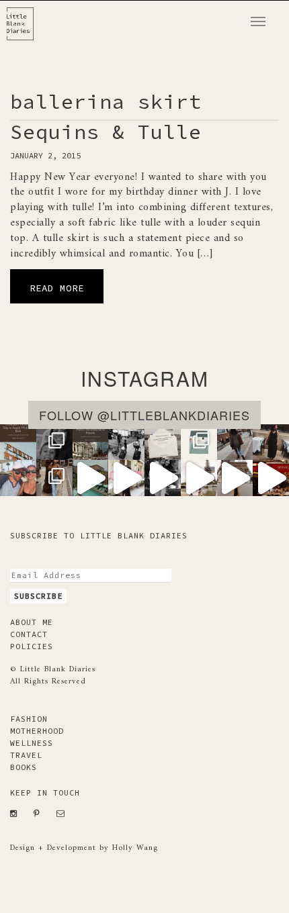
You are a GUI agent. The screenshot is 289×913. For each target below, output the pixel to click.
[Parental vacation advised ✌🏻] (18, 478)
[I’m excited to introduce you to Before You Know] (199, 442)
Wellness (31, 743)
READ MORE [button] (57, 288)
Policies (31, 646)
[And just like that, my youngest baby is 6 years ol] (54, 442)
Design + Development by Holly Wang (84, 848)
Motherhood (37, 731)
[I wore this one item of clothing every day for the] (235, 478)
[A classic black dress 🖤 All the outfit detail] (271, 442)
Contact (29, 634)
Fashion (29, 719)
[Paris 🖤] (199, 478)
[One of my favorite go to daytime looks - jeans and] (235, 442)
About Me (31, 622)
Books (23, 767)
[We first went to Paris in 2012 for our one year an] (271, 478)
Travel (26, 755)
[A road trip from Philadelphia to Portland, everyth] (162, 442)
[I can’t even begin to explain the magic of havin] (91, 478)
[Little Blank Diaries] (25, 17)
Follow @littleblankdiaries (144, 415)
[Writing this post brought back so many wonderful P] (91, 442)
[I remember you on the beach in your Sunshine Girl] (162, 478)
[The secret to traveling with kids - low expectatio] (126, 442)
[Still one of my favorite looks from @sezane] (126, 478)
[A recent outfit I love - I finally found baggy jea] (54, 478)
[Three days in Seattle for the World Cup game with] (18, 442)
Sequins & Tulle (106, 131)
